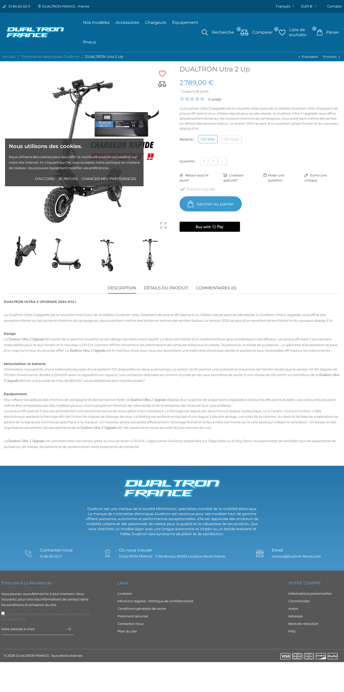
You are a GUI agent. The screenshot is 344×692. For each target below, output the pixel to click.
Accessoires (127, 22)
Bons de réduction (303, 624)
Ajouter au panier (215, 204)
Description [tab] (122, 288)
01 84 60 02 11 (19, 6)
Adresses (295, 616)
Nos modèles (96, 22)
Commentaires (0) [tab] (216, 288)
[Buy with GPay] (210, 227)
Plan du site (127, 631)
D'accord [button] (45, 178)
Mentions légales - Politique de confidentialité (155, 601)
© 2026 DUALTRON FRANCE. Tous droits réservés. (43, 656)
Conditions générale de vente (142, 609)
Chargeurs (155, 22)
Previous (6, 254)
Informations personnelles (309, 593)
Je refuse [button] (68, 178)
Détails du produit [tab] (166, 288)
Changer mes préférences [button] (109, 178)
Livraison (125, 593)
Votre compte (304, 583)
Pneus (89, 42)
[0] (244, 33)
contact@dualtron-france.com (296, 556)
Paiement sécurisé (133, 616)
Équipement (185, 22)
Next (169, 254)
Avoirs (293, 609)
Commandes (299, 601)
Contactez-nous (131, 624)
